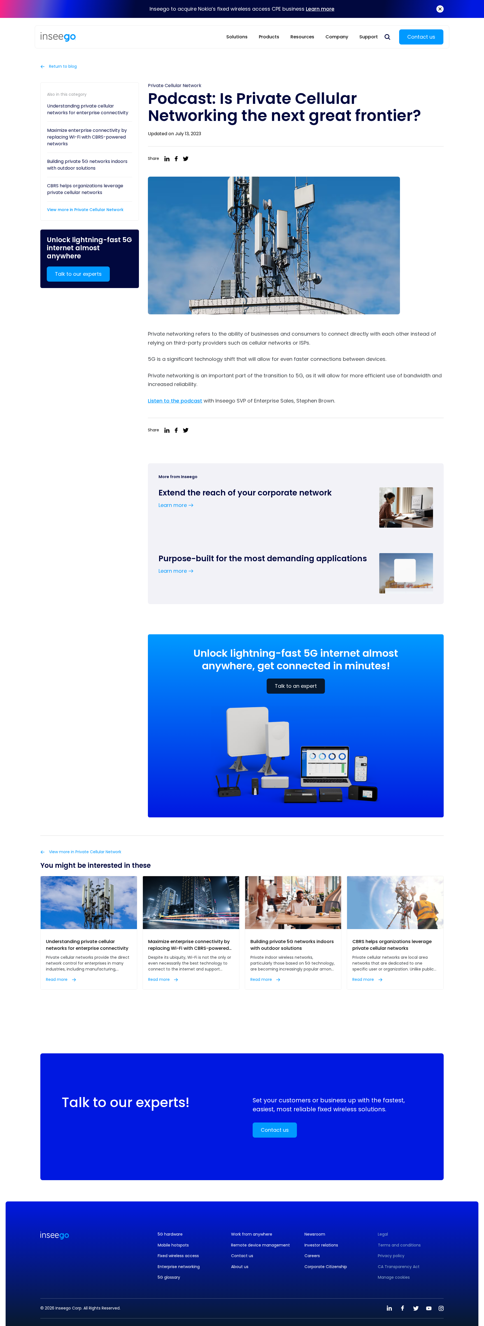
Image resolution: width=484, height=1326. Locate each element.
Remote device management (260, 1245)
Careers (312, 1256)
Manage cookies (394, 1277)
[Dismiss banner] (440, 9)
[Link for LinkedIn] (389, 1308)
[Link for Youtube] (428, 1308)
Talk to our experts (78, 273)
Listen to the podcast (175, 400)
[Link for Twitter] (415, 1308)
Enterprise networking (179, 1266)
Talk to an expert (296, 685)
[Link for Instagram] (441, 1308)
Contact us (421, 36)
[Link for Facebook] (402, 1308)
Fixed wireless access (178, 1256)
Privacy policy (391, 1256)
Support (368, 37)
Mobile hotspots (173, 1245)
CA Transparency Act (399, 1266)
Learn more (320, 8)
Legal (383, 1234)
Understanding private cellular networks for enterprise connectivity (87, 109)
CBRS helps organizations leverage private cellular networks (85, 189)
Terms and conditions (399, 1245)
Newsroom (314, 1234)
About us (239, 1266)
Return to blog (62, 66)
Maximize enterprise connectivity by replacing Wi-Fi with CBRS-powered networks (87, 137)
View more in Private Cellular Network (85, 209)
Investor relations (321, 1245)
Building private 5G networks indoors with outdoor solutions (87, 164)
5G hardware (170, 1234)
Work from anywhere (251, 1234)
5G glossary (169, 1277)
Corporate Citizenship (325, 1266)
